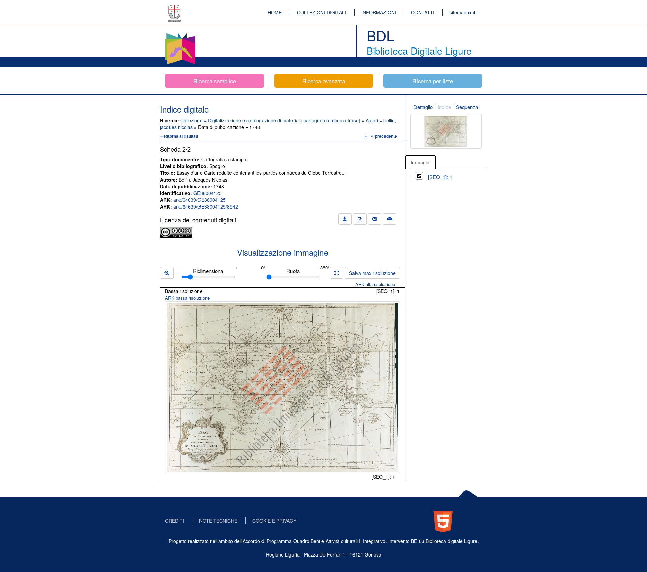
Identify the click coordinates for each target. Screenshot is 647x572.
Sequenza (467, 106)
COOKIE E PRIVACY (274, 520)
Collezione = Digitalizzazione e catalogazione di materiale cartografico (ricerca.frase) (271, 120)
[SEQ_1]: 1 (440, 176)
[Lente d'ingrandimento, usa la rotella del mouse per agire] (167, 273)
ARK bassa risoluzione (187, 298)
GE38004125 (207, 193)
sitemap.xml (462, 12)
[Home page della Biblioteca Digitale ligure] (180, 33)
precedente (386, 136)
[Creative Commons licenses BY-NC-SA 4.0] (176, 231)
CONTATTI (422, 12)
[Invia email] (374, 219)
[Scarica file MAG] (360, 219)
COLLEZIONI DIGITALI (321, 12)
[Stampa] (389, 219)
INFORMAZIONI (378, 12)
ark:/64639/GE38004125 (199, 199)
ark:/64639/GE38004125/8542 (205, 206)
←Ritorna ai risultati (179, 136)
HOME (275, 12)
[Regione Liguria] (174, 8)
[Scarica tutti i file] (345, 219)
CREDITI (174, 520)
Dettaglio (423, 106)
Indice (444, 106)
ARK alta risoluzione (375, 284)
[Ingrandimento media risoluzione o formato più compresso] (336, 273)
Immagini (420, 162)
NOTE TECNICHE (218, 520)
